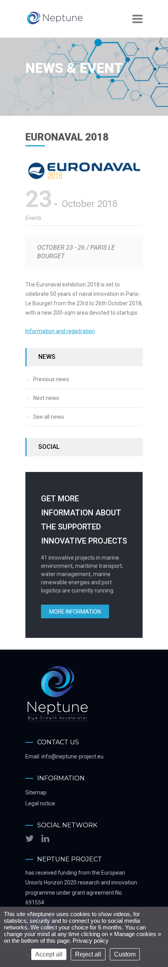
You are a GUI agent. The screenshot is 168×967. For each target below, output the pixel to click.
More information (75, 612)
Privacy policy (91, 940)
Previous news (51, 379)
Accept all (49, 954)
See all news (48, 417)
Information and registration (60, 331)
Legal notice (40, 803)
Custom (125, 954)
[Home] (54, 23)
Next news (46, 398)
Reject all (88, 954)
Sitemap (35, 792)
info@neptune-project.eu (72, 756)
